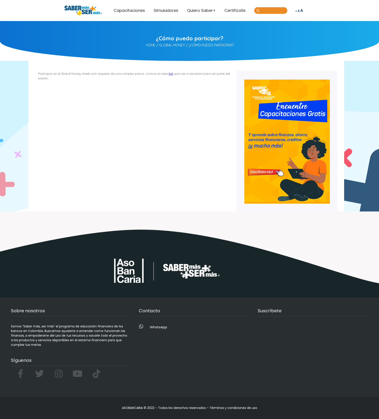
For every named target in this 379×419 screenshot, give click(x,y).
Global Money (172, 45)
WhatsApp (158, 327)
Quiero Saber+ (201, 10)
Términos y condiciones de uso (233, 408)
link (171, 74)
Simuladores (166, 10)
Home (151, 45)
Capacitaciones (129, 10)
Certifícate (234, 10)
